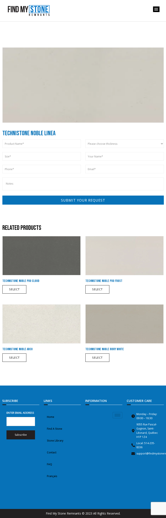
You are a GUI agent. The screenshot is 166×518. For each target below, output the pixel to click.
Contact (51, 452)
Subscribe (21, 435)
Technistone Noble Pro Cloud (20, 281)
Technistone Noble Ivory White (104, 349)
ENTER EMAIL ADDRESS (20, 413)
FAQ (49, 464)
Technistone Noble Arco (17, 349)
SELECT (14, 289)
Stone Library (55, 440)
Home (50, 417)
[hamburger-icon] (117, 415)
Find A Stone (54, 429)
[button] (156, 9)
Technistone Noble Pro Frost (103, 281)
